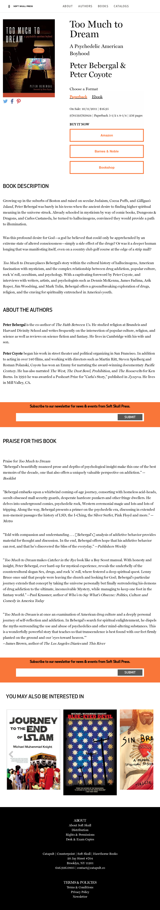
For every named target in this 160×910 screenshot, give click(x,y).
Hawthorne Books (105, 854)
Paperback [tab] (78, 96)
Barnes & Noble (107, 151)
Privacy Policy (80, 892)
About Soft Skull (80, 825)
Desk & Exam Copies (80, 839)
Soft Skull (84, 854)
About (68, 6)
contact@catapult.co (91, 868)
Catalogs (121, 6)
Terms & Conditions (80, 887)
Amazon (106, 135)
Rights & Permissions (80, 835)
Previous (12, 761)
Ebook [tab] (97, 96)
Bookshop (107, 167)
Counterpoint (66, 854)
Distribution (80, 830)
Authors (85, 6)
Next (147, 761)
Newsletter (80, 896)
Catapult (48, 854)
